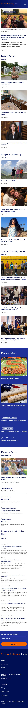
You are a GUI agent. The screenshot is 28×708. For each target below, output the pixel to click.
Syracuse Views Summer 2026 (9, 440)
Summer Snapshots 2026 (8, 180)
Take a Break (4, 521)
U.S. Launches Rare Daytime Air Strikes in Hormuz (13, 604)
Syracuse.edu (4, 695)
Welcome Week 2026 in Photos (10, 378)
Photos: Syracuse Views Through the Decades (14, 431)
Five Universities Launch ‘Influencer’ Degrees (11, 547)
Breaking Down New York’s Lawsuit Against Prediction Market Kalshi (13, 589)
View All (3, 59)
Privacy (3, 688)
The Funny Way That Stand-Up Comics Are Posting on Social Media (13, 619)
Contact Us (4, 664)
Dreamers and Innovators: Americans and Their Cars (13, 575)
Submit (13, 644)
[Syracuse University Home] (9, 4)
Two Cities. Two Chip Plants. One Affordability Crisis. (10, 560)
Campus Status (5, 691)
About (3, 660)
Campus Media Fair (6, 488)
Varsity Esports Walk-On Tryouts (10, 510)
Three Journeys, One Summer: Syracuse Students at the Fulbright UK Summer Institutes (13, 37)
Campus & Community (9, 12)
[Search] (20, 3)
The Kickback (5, 499)
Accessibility (4, 684)
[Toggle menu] (25, 4)
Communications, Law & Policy (9, 417)
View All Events (6, 455)
